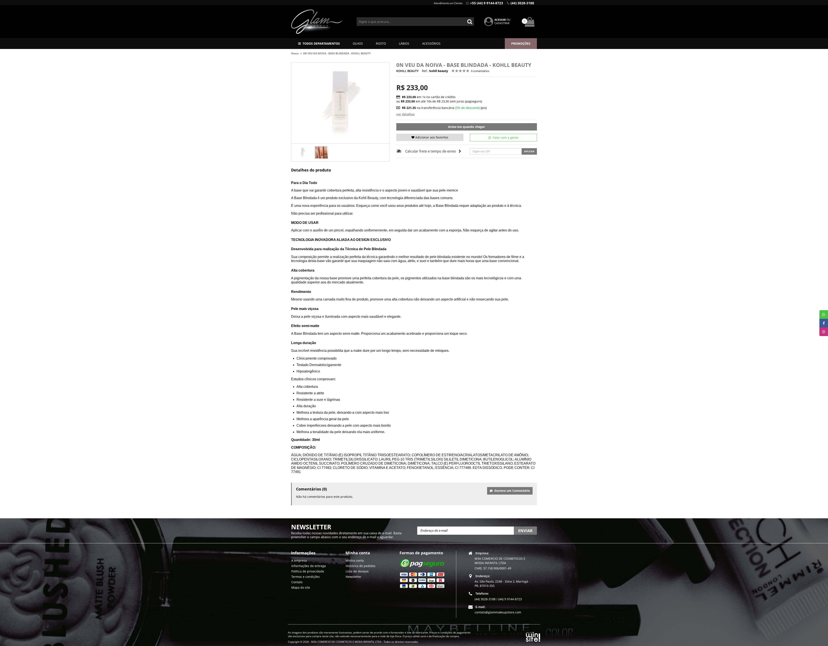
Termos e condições (305, 577)
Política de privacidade (307, 571)
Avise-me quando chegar (466, 127)
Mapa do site (300, 587)
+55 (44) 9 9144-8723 (486, 3)
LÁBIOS (404, 43)
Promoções (520, 43)
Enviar (525, 530)
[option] (302, 152)
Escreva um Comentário (511, 491)
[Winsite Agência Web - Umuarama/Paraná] (533, 636)
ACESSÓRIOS (431, 43)
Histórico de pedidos (360, 566)
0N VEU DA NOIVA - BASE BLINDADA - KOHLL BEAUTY (337, 53)
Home (295, 53)
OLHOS (358, 43)
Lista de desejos (357, 571)
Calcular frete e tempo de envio (430, 151)
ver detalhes (405, 114)
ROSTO (381, 43)
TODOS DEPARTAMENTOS (321, 43)
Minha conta (355, 560)
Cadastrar (501, 23)
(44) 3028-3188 (522, 3)
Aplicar (529, 151)
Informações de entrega (308, 566)
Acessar (500, 20)
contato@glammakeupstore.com (498, 612)
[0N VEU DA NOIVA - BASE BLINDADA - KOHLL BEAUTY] (302, 152)
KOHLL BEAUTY (407, 71)
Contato (297, 582)
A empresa (299, 560)
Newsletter (353, 577)
